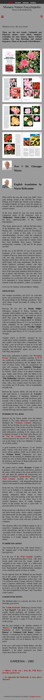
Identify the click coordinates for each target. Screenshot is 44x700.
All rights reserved (34, 697)
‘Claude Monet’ (24, 476)
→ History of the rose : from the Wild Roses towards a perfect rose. (22, 671)
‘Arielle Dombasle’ (13, 607)
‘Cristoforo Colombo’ (22, 422)
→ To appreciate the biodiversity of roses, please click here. (22, 678)
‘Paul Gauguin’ (26, 556)
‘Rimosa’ (5, 627)
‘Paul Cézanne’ (9, 478)
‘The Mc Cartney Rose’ (16, 436)
